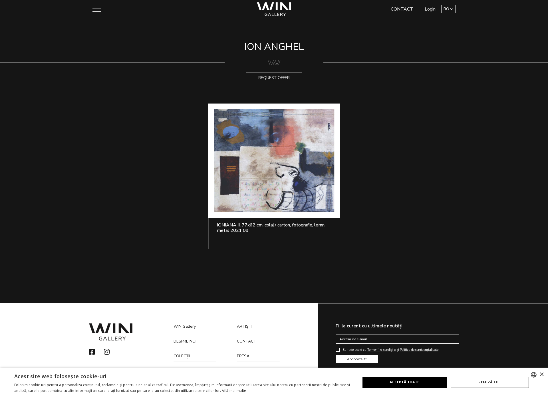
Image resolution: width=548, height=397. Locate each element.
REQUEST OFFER (274, 77)
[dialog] (274, 382)
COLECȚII (182, 356)
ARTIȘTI (244, 326)
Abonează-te (357, 359)
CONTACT (402, 9)
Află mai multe (234, 390)
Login (430, 9)
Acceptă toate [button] (404, 382)
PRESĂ (243, 356)
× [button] (541, 374)
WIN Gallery (185, 326)
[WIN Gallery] (274, 8)
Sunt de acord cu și (390, 350)
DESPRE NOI (185, 341)
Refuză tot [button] (489, 382)
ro (446, 9)
